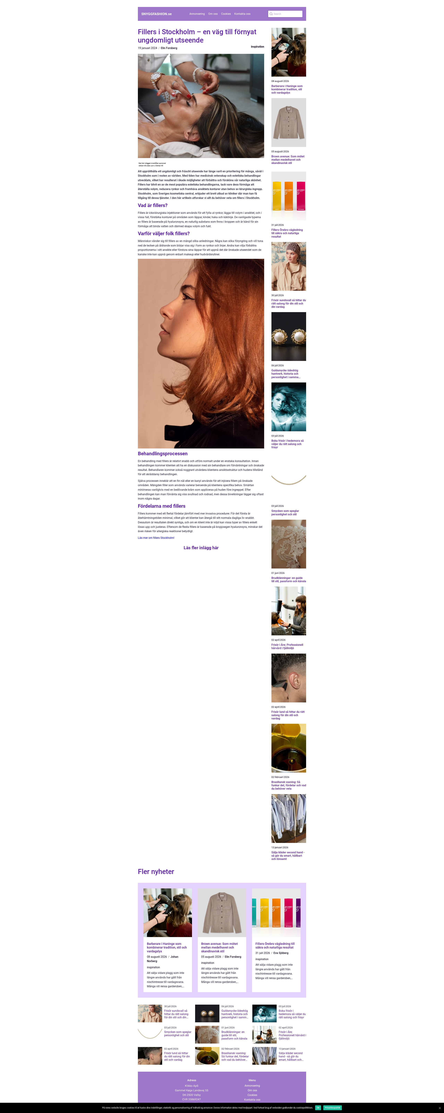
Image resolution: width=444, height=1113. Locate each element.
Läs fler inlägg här (201, 547)
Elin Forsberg (169, 48)
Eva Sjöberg (281, 953)
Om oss (213, 13)
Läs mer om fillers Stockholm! (156, 537)
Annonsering (197, 13)
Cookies (226, 13)
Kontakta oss (242, 13)
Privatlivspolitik (332, 1108)
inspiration (257, 46)
